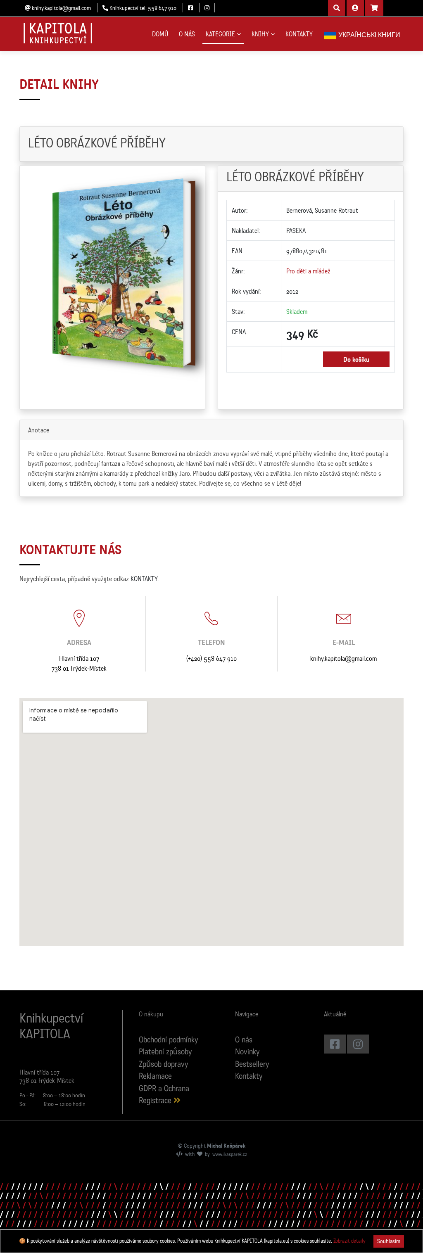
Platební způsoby (165, 1052)
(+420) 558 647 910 (211, 658)
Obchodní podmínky (168, 1040)
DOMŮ (160, 34)
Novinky (247, 1052)
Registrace (156, 1101)
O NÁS (187, 34)
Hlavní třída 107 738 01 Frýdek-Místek (79, 663)
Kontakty (249, 1077)
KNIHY (260, 34)
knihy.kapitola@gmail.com (343, 658)
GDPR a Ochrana (164, 1089)
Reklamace (155, 1077)
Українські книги (368, 35)
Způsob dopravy (163, 1065)
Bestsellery (252, 1065)
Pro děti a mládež (308, 271)
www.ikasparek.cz (229, 1154)
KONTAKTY (299, 34)
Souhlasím (388, 1241)
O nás (243, 1040)
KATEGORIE (220, 34)
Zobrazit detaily (349, 1240)
